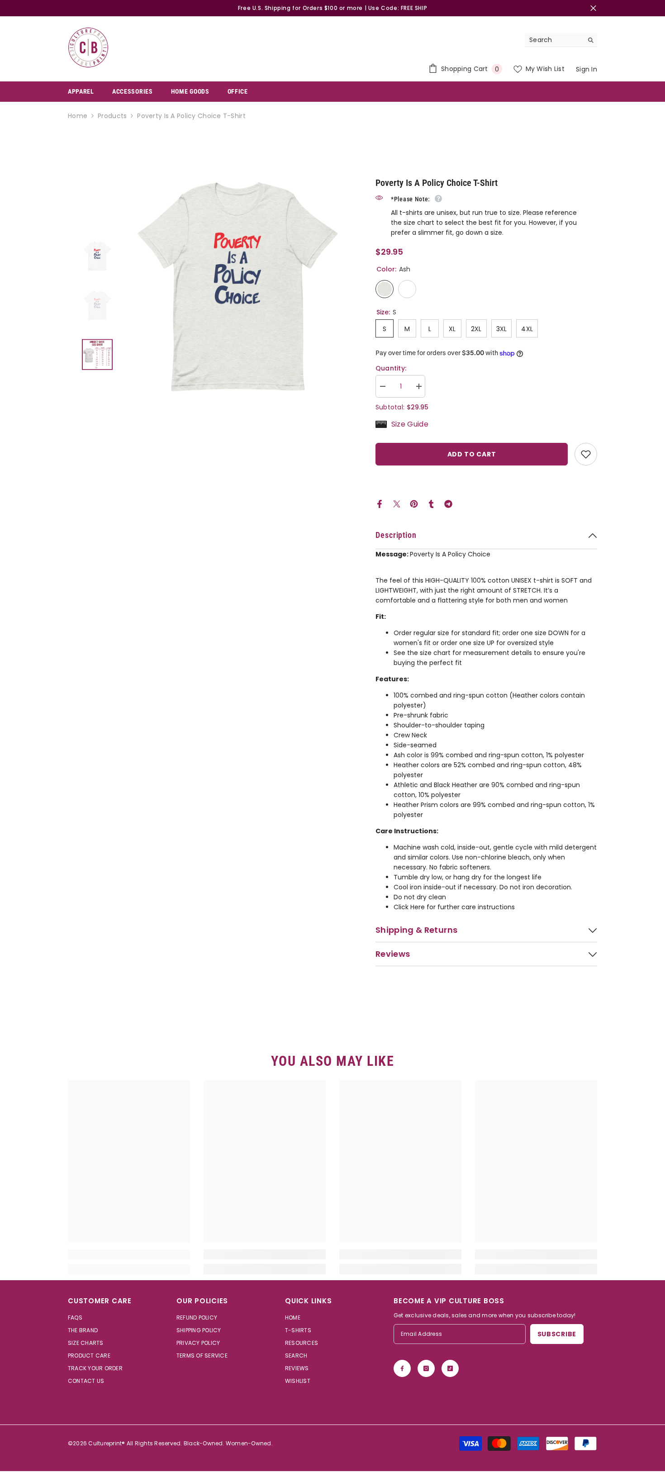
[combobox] (554, 40)
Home (77, 115)
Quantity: (391, 368)
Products (112, 115)
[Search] (561, 40)
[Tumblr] (431, 503)
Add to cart (471, 454)
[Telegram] (448, 503)
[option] (237, 287)
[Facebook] (379, 503)
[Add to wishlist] (586, 454)
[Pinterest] (414, 503)
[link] (129, 1254)
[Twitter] (397, 503)
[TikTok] (450, 1368)
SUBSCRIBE (556, 1334)
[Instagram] (426, 1368)
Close (593, 8)
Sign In (586, 69)
